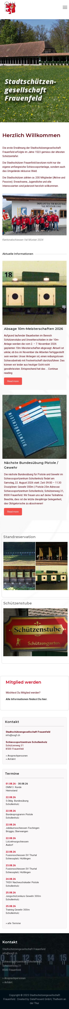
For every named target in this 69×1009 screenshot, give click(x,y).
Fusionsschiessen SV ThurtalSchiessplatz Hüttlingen (21, 855)
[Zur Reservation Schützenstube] (35, 632)
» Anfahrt (11, 759)
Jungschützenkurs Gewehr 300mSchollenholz (23, 896)
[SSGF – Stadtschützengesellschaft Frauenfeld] (10, 8)
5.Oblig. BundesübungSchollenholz (17, 801)
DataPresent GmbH (41, 999)
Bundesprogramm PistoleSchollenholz (19, 814)
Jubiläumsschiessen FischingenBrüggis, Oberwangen (22, 828)
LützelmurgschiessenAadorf (17, 842)
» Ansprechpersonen (17, 755)
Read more (13, 381)
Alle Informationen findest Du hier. (26, 699)
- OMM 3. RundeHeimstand (17, 787)
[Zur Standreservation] (35, 565)
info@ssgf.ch (13, 735)
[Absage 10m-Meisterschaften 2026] (34, 293)
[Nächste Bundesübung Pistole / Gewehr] (34, 427)
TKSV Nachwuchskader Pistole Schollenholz (22, 882)
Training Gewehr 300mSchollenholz (18, 909)
